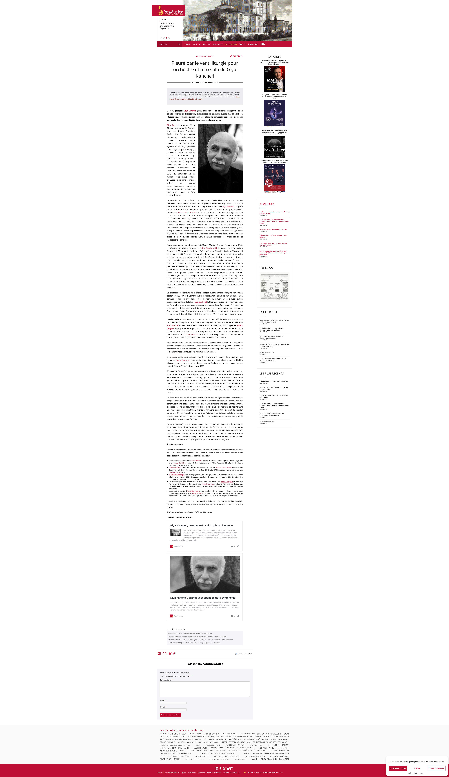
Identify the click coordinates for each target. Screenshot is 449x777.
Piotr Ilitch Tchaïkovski (227, 756)
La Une (188, 44)
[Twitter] (166, 653)
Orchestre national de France (175, 753)
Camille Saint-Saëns (280, 734)
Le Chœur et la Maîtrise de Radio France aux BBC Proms (274, 213)
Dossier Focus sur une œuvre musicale (182, 637)
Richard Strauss (255, 756)
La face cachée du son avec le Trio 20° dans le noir (274, 396)
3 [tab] (166, 38)
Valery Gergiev (204, 643)
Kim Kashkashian (175, 468)
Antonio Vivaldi (195, 734)
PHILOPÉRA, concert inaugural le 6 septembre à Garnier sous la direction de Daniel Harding (274, 62)
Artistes (207, 44)
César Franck (203, 737)
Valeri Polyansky (198, 493)
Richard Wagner (279, 756)
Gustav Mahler (246, 742)
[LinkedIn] (217, 770)
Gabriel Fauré (253, 739)
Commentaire (166, 680)
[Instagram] (232, 768)
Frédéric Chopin (237, 739)
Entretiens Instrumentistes (278, 737)
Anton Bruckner (178, 734)
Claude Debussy (169, 737)
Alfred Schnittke (191, 334)
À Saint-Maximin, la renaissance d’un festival (273, 236)
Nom (162, 700)
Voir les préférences (436, 768)
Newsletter (192, 772)
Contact (159, 772)
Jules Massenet (217, 748)
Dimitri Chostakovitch (223, 737)
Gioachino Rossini (211, 742)
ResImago (266, 267)
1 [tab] (161, 38)
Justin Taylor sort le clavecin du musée (274, 381)
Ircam (198, 745)
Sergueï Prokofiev (195, 759)
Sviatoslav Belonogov (177, 475)
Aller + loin (231, 44)
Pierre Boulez (202, 756)
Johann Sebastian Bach (174, 748)
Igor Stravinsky (281, 742)
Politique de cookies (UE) (231, 772)
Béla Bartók (263, 734)
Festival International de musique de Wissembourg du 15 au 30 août (274, 161)
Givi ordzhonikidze (174, 640)
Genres (242, 44)
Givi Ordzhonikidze (186, 212)
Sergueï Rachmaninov (219, 759)
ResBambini (253, 44)
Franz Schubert (218, 739)
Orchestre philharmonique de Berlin (218, 753)
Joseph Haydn (200, 748)
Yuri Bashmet (201, 302)
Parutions (218, 44)
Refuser (417, 768)
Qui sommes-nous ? (172, 772)
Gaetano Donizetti (269, 739)
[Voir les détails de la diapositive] (237, 20)
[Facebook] (163, 653)
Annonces (201, 772)
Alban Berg (164, 734)
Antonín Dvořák (211, 734)
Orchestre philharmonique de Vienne (175, 756)
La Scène (197, 44)
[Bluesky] (228, 768)
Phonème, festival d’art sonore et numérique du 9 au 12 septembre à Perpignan (274, 96)
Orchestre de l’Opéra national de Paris (248, 751)
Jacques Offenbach (213, 745)
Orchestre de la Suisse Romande (211, 751)
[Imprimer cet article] (236, 654)
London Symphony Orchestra (241, 748)
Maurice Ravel (168, 751)
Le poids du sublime (267, 422)
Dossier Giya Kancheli (205, 637)
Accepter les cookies (398, 768)
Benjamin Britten (247, 734)
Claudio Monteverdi (188, 737)
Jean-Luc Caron (213, 82)
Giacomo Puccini (193, 742)
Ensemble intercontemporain (252, 737)
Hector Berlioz (264, 742)
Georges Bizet (283, 739)
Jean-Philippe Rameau (235, 745)
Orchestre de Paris (279, 751)
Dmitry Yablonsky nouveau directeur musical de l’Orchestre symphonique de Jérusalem (274, 253)
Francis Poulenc (186, 739)
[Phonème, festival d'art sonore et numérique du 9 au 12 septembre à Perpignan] (275, 114)
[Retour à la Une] (168, 10)
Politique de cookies (416, 773)
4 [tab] (169, 38)
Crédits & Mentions (214, 772)
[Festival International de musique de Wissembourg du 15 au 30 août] (275, 178)
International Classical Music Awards (175, 745)
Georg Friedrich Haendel (172, 742)
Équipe (183, 772)
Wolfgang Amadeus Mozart (270, 759)
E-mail (163, 707)
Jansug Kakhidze (179, 463)
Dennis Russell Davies (224, 468)
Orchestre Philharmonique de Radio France (266, 753)
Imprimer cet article (245, 654)
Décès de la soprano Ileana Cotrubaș (273, 229)
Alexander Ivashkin (194, 491)
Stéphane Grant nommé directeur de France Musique (273, 244)
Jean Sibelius (256, 745)
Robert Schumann (170, 759)
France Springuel (183, 360)
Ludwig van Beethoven (274, 748)
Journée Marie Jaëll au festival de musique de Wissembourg (272, 414)
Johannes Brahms (278, 745)
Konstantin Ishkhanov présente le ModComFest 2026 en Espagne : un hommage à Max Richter (274, 132)
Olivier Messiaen (186, 751)
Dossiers (209, 56)
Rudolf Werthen (208, 484)
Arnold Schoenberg (229, 734)
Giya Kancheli (190, 110)
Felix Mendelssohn (169, 739)
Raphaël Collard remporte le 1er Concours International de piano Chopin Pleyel (274, 221)
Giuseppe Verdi (228, 742)
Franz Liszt (201, 739)
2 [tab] (164, 38)
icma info (263, 44)
